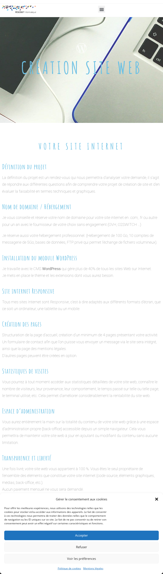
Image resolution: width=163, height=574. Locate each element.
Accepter (81, 535)
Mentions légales (93, 568)
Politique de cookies (69, 568)
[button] (157, 499)
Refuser (81, 547)
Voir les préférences (81, 558)
